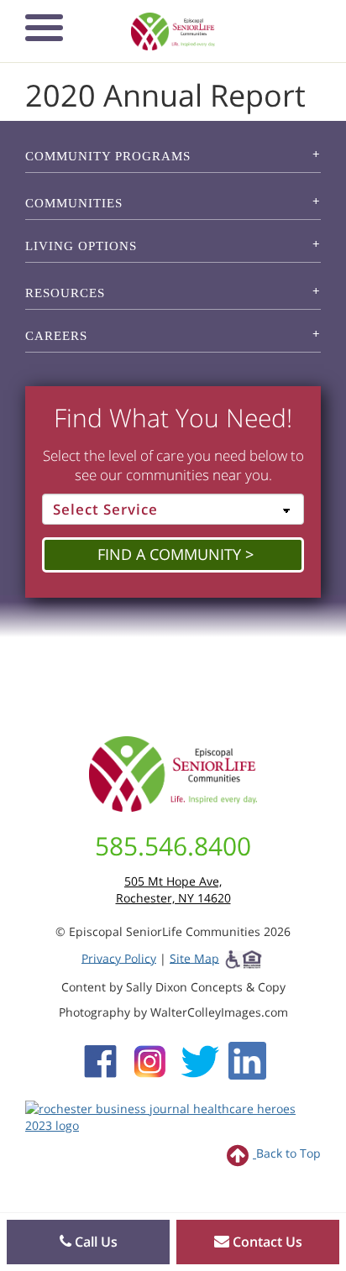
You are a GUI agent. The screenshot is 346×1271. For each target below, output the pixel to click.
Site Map (194, 957)
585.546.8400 (173, 846)
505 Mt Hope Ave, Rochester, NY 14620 (173, 889)
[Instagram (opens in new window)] (150, 1059)
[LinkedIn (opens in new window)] (247, 1059)
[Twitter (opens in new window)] (199, 1059)
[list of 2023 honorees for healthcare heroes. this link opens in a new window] (173, 1115)
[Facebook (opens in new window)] (100, 1059)
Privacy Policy (118, 957)
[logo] (173, 31)
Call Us (94, 1241)
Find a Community (169, 554)
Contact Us (265, 1241)
